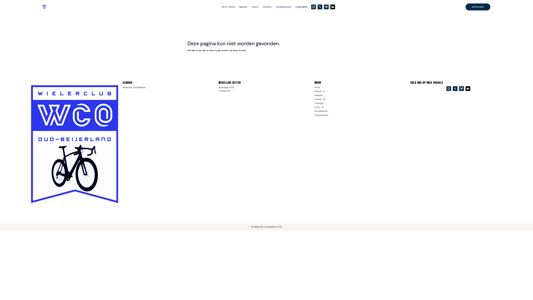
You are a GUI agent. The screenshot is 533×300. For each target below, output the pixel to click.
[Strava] (320, 6)
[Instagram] (313, 6)
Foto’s (255, 6)
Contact (267, 6)
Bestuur (243, 6)
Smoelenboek (283, 6)
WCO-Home (228, 6)
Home (317, 87)
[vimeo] (326, 6)
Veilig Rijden (301, 6)
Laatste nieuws (321, 115)
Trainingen (319, 103)
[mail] (332, 6)
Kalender (319, 95)
